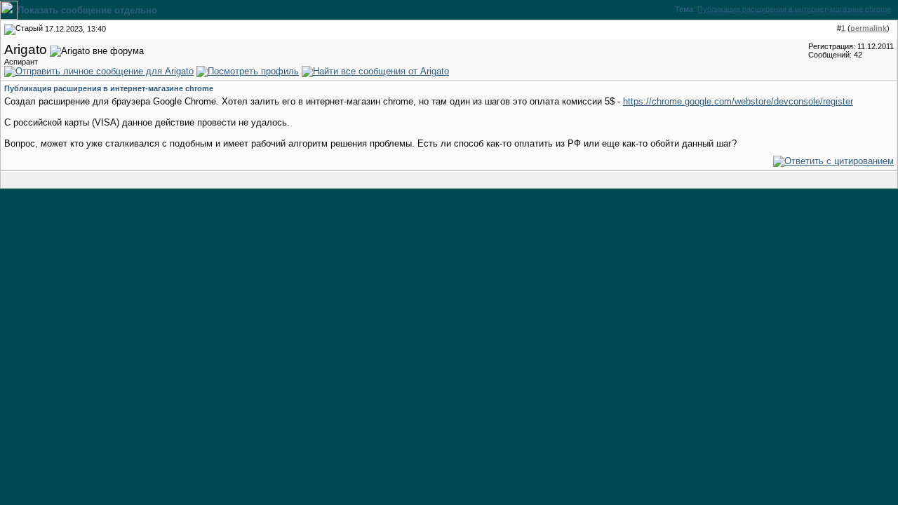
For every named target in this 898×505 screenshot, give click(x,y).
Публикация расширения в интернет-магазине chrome (794, 9)
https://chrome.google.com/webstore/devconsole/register (738, 101)
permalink (868, 28)
